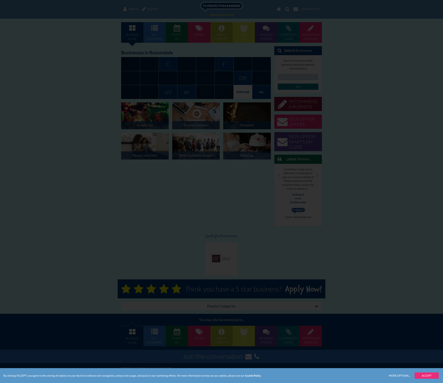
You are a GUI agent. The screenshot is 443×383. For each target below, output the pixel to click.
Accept (427, 375)
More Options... (399, 375)
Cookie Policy (253, 375)
